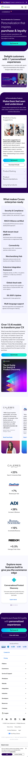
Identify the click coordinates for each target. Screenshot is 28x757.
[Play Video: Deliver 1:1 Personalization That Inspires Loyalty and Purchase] (14, 79)
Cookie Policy (12, 751)
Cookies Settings (18, 754)
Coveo (5, 7)
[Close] (26, 748)
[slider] (14, 86)
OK (7, 754)
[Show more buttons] (25, 86)
